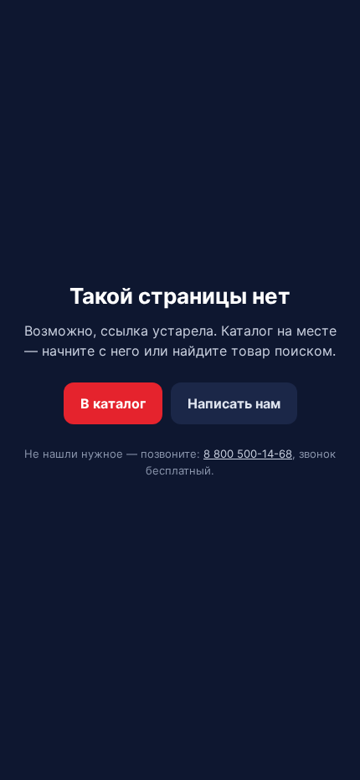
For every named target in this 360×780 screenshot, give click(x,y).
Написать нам (234, 403)
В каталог (113, 403)
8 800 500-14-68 (247, 453)
